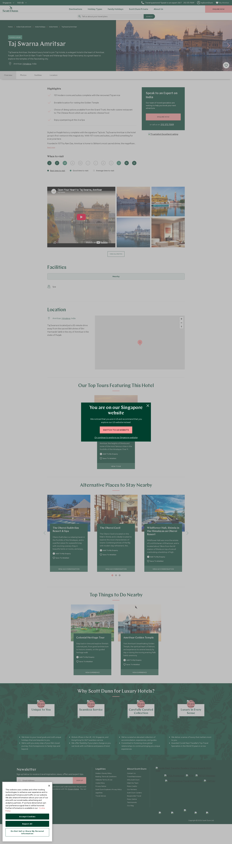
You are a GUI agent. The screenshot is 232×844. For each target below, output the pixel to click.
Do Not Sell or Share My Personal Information (27, 832)
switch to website (116, 430)
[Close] (49, 786)
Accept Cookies (27, 816)
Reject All (27, 824)
